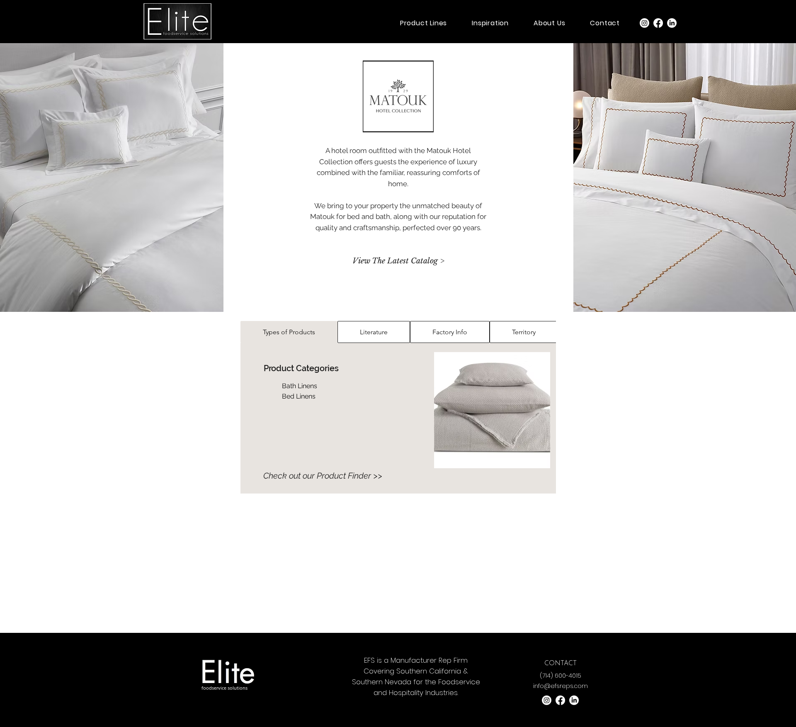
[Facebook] (658, 23)
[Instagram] (644, 23)
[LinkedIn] (672, 23)
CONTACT (560, 663)
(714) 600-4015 (560, 675)
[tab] (288, 332)
